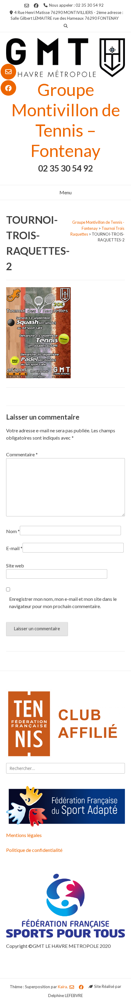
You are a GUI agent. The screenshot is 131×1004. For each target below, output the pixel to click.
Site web (15, 565)
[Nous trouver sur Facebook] (8, 88)
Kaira (62, 986)
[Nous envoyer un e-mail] (8, 72)
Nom (13, 531)
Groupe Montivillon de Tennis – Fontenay (65, 120)
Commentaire (22, 454)
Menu (65, 192)
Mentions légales (24, 835)
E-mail (14, 548)
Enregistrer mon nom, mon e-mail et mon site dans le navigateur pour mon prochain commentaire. (63, 602)
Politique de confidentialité (34, 850)
